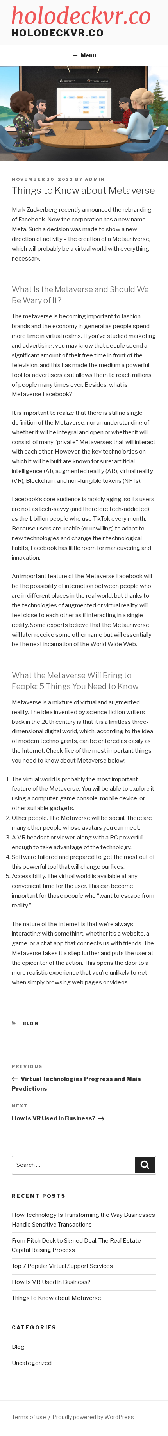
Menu (88, 55)
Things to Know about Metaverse (56, 1298)
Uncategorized (32, 1362)
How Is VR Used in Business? (51, 1282)
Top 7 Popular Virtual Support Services (62, 1266)
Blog (31, 1023)
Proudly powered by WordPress (93, 1417)
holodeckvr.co (58, 33)
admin (95, 179)
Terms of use (29, 1417)
